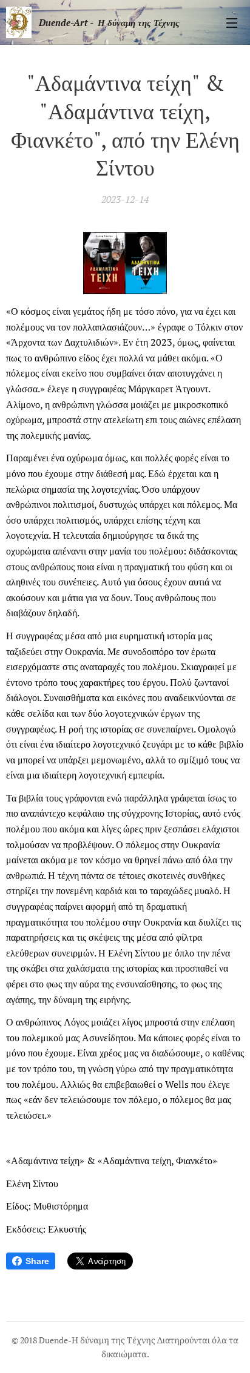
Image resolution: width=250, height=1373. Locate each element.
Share (37, 1261)
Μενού (232, 22)
